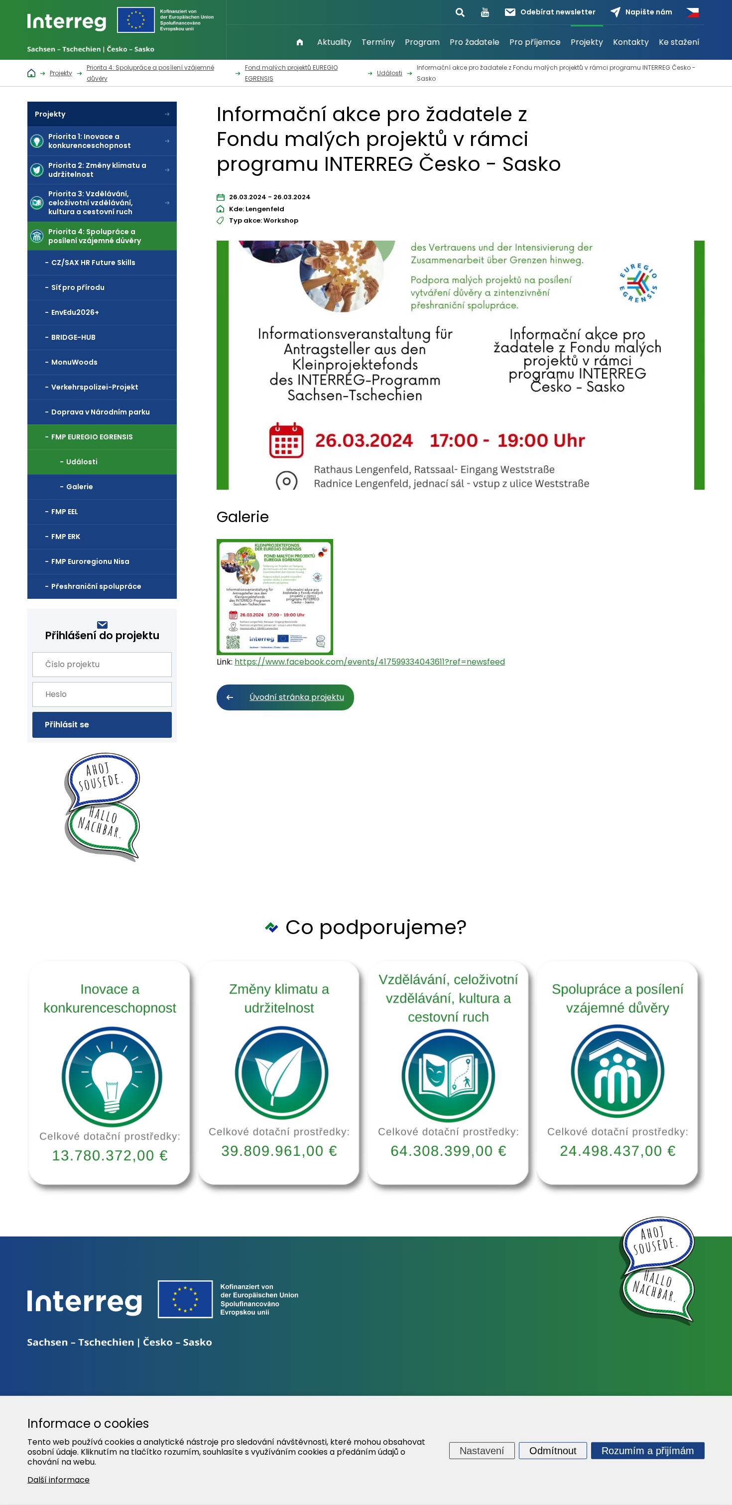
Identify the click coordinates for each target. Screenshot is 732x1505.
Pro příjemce (535, 42)
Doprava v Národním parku (100, 412)
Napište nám (648, 12)
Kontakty (631, 42)
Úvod (299, 42)
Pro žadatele (474, 42)
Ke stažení (679, 42)
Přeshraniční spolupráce (96, 586)
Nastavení (482, 1450)
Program (422, 42)
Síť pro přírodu (78, 287)
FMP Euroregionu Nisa (90, 561)
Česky (692, 12)
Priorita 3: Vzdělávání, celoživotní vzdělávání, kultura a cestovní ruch (90, 203)
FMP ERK (65, 537)
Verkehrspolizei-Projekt (94, 387)
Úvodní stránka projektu (296, 697)
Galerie (79, 487)
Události (82, 462)
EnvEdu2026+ (75, 312)
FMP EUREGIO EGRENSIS (92, 437)
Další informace (58, 1480)
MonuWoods (74, 362)
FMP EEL (64, 512)
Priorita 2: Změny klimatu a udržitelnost (97, 169)
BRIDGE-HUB (73, 337)
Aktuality (334, 42)
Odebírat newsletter (558, 12)
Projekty (587, 42)
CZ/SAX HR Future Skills (93, 263)
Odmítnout (553, 1450)
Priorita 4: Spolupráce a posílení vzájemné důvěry (94, 236)
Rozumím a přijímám (648, 1450)
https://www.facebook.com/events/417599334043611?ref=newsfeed (370, 662)
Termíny (378, 42)
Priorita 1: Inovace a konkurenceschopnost (89, 141)
